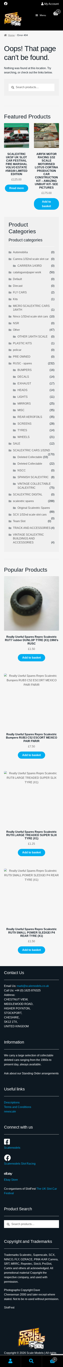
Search (31, 1361)
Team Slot (19, 521)
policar (17, 349)
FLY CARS (20, 292)
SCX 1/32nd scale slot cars (30, 514)
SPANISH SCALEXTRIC (33, 477)
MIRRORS (24, 403)
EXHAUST (24, 383)
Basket (48, 1358)
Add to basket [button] (46, 204)
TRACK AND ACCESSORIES (32, 527)
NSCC (22, 470)
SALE (16, 443)
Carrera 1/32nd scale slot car (31, 259)
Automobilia (20, 252)
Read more (16, 188)
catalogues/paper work (27, 272)
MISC (21, 410)
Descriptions (12, 1102)
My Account (51, 3)
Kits (15, 299)
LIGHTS (23, 396)
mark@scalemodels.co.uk (33, 985)
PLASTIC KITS (22, 343)
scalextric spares (23, 501)
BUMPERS (25, 370)
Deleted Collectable (30, 457)
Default (17, 279)
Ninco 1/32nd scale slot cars (30, 316)
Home (11, 35)
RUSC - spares (22, 363)
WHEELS (24, 437)
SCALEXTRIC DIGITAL (27, 494)
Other (16, 329)
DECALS (23, 376)
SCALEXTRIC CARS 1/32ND (31, 450)
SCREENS (24, 423)
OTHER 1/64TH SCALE (33, 336)
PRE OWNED (21, 356)
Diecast (17, 285)
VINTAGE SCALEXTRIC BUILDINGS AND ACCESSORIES (28, 538)
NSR (16, 323)
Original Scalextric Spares (34, 507)
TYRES (22, 430)
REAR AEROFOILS (30, 416)
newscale (10, 1111)
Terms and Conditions (17, 1107)
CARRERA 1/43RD (30, 265)
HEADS (22, 390)
